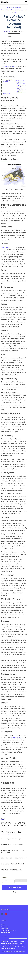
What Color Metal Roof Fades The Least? (12, 864)
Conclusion (6, 93)
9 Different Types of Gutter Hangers (11, 839)
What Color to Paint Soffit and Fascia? (12, 844)
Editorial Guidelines (5, 932)
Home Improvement (13, 7)
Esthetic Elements (19, 87)
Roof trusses (5, 247)
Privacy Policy (4, 928)
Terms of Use (4, 926)
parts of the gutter (16, 737)
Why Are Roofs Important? (7, 80)
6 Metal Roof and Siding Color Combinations (14, 858)
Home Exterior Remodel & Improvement (14, 10)
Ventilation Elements (20, 90)
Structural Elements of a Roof (21, 84)
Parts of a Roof (19, 80)
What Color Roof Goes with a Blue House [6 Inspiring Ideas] (13, 851)
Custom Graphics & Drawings (8, 930)
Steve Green (7, 31)
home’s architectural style (9, 66)
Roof (14, 12)
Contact (3, 925)
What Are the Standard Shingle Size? (11, 869)
